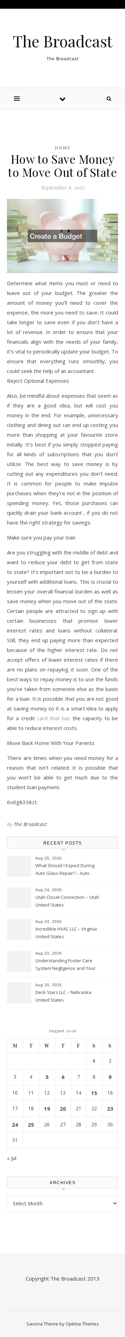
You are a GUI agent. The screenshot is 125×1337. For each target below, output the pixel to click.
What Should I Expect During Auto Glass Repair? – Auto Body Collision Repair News (64, 870)
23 (110, 1108)
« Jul (11, 1158)
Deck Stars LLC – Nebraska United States (63, 996)
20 (63, 1108)
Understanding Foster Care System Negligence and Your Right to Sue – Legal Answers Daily (65, 965)
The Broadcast (62, 41)
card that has (53, 718)
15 (94, 1092)
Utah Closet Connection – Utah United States (67, 901)
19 (47, 1108)
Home (62, 148)
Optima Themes (82, 1324)
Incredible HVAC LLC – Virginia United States (66, 933)
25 (31, 1124)
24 (15, 1124)
